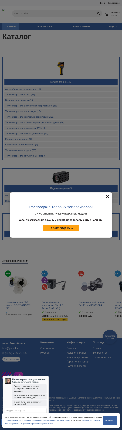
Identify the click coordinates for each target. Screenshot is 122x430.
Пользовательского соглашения (18, 420)
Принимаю (110, 420)
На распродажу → (61, 228)
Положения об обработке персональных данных (51, 420)
